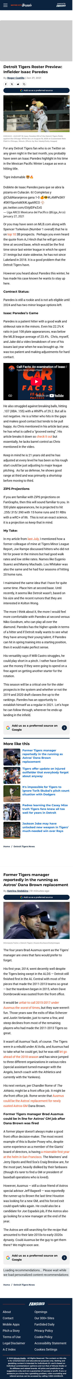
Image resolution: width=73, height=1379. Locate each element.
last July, (33, 539)
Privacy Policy (43, 1330)
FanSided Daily (44, 1324)
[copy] (24, 84)
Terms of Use (12, 1337)
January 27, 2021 (13, 216)
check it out (44, 436)
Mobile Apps (11, 1324)
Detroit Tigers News (24, 846)
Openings (40, 1312)
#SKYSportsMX (13, 202)
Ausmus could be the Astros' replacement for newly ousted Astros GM (33, 1101)
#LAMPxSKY (56, 197)
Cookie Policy (43, 1337)
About (7, 1312)
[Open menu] (5, 5)
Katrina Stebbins (17, 890)
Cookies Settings (45, 1349)
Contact (8, 1318)
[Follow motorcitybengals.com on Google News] (64, 727)
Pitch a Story (11, 1330)
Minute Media (19, 1358)
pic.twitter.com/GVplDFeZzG (22, 207)
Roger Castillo (15, 77)
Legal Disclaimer (14, 1343)
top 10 (11, 234)
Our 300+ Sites (44, 1318)
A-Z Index (9, 1349)
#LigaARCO (32, 202)
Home (6, 846)
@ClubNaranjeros (15, 197)
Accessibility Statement (50, 1343)
